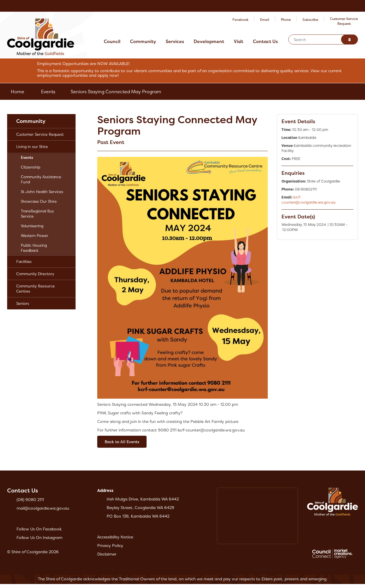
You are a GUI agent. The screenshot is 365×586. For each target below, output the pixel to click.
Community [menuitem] (30, 121)
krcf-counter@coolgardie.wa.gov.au (308, 200)
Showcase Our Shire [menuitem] (39, 201)
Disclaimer (106, 554)
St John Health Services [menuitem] (42, 191)
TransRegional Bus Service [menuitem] (37, 213)
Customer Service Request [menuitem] (40, 134)
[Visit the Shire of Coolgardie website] (40, 36)
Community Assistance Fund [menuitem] (41, 179)
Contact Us (265, 41)
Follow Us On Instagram (39, 537)
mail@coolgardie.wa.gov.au (43, 508)
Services (175, 41)
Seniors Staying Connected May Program (116, 91)
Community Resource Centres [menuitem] (35, 288)
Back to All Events (122, 441)
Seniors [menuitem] (22, 303)
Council (112, 41)
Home (17, 91)
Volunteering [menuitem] (32, 225)
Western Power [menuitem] (34, 235)
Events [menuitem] (27, 157)
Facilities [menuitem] (24, 261)
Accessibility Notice (115, 537)
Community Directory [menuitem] (35, 273)
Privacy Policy (110, 545)
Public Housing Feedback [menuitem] (34, 248)
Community (143, 41)
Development (209, 41)
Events (48, 91)
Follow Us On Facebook (39, 529)
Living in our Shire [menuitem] (32, 146)
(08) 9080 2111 (30, 499)
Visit (238, 41)
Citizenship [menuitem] (30, 167)
